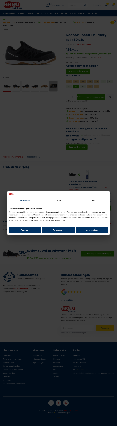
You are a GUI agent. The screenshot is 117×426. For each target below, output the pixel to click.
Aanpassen (57, 230)
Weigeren (25, 230)
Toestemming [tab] (24, 200)
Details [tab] (58, 200)
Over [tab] (93, 200)
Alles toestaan (92, 230)
